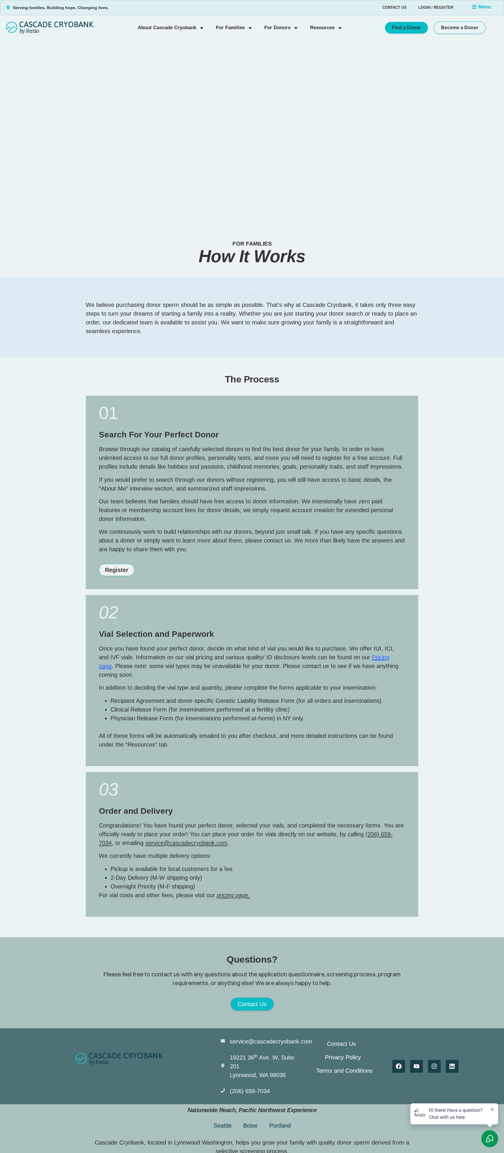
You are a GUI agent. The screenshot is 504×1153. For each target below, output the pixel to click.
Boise (250, 1125)
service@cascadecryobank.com (186, 843)
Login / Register (435, 7)
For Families (230, 27)
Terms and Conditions (344, 1070)
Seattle (223, 1125)
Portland (280, 1125)
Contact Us (394, 7)
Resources (322, 27)
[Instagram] (434, 1066)
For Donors (277, 27)
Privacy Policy (343, 1057)
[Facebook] (398, 1066)
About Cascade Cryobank (167, 27)
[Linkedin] (452, 1066)
